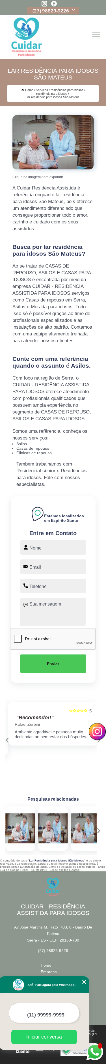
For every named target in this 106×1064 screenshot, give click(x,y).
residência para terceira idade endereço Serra (37, 828)
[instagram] (44, 4)
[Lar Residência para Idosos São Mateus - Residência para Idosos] (53, 142)
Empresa (49, 972)
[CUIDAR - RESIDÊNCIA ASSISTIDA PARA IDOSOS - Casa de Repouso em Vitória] (26, 37)
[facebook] (54, 4)
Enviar (53, 664)
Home (46, 965)
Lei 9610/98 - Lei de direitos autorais (55, 869)
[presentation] (7, 739)
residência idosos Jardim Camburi (68, 828)
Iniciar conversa (44, 1037)
